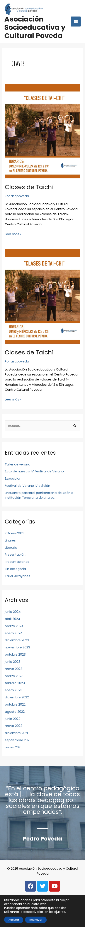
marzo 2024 (14, 626)
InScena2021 (14, 533)
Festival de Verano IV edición (27, 485)
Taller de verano (17, 464)
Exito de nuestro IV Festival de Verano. (35, 471)
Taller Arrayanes (17, 576)
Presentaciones (17, 562)
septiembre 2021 (17, 740)
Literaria (11, 547)
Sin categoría (15, 569)
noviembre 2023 (17, 647)
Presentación (15, 554)
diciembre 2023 (17, 640)
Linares (10, 540)
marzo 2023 (14, 676)
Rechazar (35, 920)
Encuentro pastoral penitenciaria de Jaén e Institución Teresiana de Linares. (39, 495)
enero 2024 (13, 633)
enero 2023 (13, 690)
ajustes (59, 912)
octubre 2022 (15, 704)
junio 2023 (12, 662)
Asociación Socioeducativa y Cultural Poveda (34, 27)
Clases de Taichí (29, 187)
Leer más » (13, 234)
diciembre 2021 (16, 733)
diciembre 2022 (17, 697)
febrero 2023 (15, 683)
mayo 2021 (13, 747)
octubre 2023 (15, 654)
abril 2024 (12, 619)
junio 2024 (13, 612)
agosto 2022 (15, 711)
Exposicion (13, 478)
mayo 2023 (13, 669)
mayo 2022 (13, 726)
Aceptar (13, 920)
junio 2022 (12, 719)
